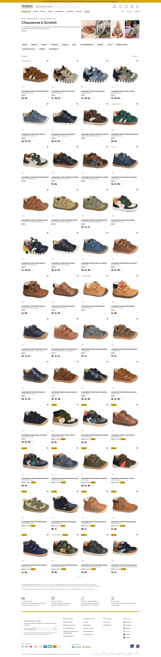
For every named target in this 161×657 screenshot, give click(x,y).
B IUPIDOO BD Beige (56, 93)
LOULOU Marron (115, 265)
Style (110, 44)
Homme (43, 11)
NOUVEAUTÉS (26, 11)
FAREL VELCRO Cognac (27, 93)
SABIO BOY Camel (86, 523)
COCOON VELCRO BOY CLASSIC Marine (32, 351)
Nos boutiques (86, 625)
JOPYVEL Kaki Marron (117, 480)
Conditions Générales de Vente (65, 654)
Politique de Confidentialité (51, 654)
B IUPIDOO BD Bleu (86, 93)
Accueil (23, 18)
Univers (100, 44)
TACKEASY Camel (116, 523)
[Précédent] (23, 75)
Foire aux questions (88, 631)
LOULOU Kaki (84, 480)
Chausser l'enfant (67, 622)
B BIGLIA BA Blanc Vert (117, 222)
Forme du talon (121, 44)
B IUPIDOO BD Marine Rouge (29, 265)
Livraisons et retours (88, 628)
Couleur (65, 44)
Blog (122, 11)
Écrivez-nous (106, 622)
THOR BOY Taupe (115, 351)
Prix (74, 44)
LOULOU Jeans (115, 179)
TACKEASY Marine (26, 566)
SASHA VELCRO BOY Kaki (58, 566)
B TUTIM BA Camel (86, 308)
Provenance (53, 49)
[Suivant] (48, 75)
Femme (35, 11)
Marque (34, 44)
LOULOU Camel (115, 393)
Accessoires (70, 11)
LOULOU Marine (85, 393)
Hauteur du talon (28, 49)
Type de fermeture (86, 44)
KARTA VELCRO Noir (86, 436)
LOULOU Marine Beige (27, 436)
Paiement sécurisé (56, 601)
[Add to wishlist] (48, 61)
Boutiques (114, 7)
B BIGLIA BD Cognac (116, 436)
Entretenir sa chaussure (69, 625)
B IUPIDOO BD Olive (116, 93)
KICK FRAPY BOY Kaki (27, 523)
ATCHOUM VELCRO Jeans (58, 480)
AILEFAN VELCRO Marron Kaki (89, 179)
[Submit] (37, 6)
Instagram (128, 625)
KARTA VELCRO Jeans (27, 480)
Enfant (50, 11)
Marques (79, 11)
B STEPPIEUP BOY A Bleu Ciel (29, 136)
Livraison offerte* (26, 601)
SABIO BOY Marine (56, 523)
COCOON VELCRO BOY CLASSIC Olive (91, 222)
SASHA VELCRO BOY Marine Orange (91, 566)
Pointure (54, 44)
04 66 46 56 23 (107, 625)
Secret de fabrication (68, 628)
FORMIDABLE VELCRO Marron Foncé (91, 136)
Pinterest (128, 628)
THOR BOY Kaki (85, 351)
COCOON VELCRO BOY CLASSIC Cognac (62, 351)
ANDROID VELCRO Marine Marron (60, 179)
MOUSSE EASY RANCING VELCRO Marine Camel (124, 566)
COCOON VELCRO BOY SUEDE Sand (61, 222)
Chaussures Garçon (32, 18)
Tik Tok (127, 631)
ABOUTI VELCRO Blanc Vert (29, 179)
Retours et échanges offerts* (89, 601)
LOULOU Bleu (84, 265)
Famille (44, 44)
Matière (42, 49)
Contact (120, 7)
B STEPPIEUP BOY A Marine (28, 393)
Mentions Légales (76, 654)
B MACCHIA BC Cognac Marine (29, 308)
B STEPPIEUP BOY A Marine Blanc (60, 265)
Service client (115, 601)
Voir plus (23, 30)
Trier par (134, 56)
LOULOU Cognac (55, 393)
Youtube (128, 634)
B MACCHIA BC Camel (117, 308)
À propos (137, 11)
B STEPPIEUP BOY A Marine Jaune (60, 136)
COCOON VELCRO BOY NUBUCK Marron (32, 222)
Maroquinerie (59, 11)
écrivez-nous (116, 605)
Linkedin (128, 637)
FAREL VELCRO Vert (116, 136)
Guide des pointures (68, 636)
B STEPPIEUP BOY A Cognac (58, 308)
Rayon (24, 44)
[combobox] (57, 6)
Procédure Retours (88, 634)
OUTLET (87, 11)
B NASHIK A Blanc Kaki (57, 436)
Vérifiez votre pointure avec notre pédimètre (70, 632)
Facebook (128, 622)
